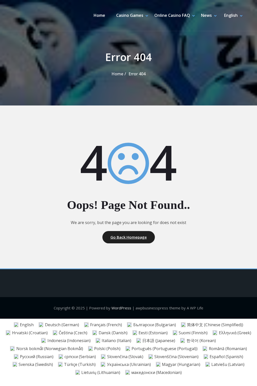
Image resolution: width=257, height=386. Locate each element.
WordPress (121, 307)
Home (99, 15)
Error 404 (137, 74)
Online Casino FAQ (172, 15)
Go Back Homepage (128, 237)
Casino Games (129, 15)
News (206, 15)
